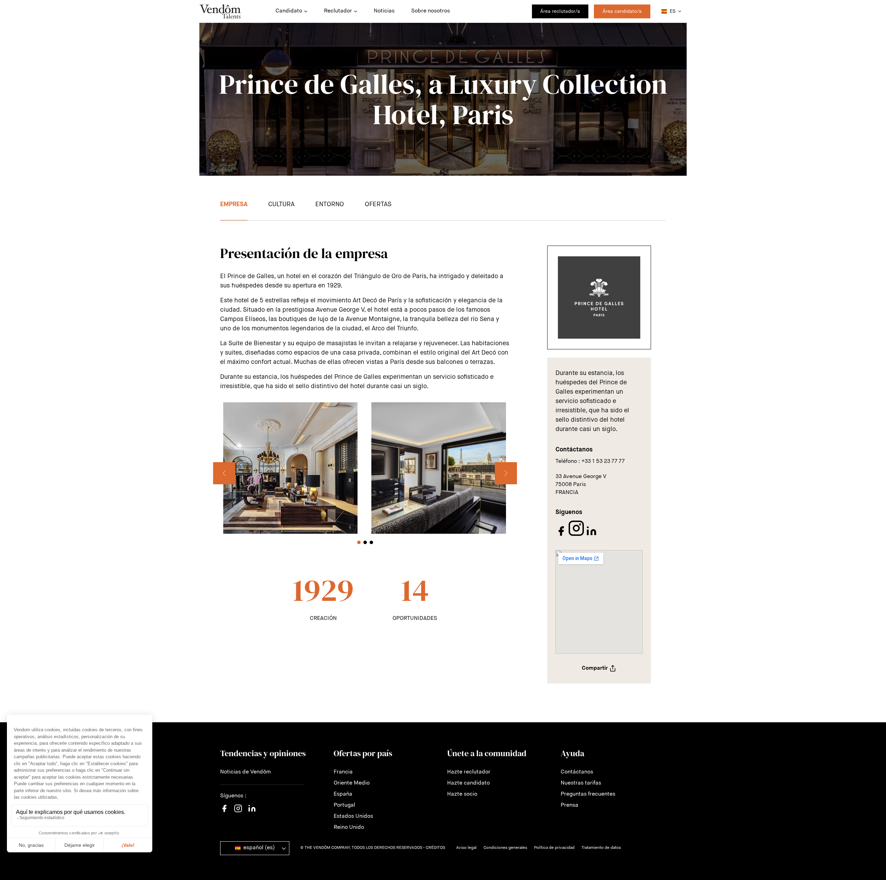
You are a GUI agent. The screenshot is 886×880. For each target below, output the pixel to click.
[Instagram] (577, 535)
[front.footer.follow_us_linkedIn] (591, 535)
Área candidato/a (622, 11)
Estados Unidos (353, 816)
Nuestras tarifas (581, 783)
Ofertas (378, 204)
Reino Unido (349, 827)
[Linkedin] (252, 812)
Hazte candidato (468, 783)
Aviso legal (466, 848)
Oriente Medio (352, 783)
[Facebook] (561, 535)
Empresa (233, 204)
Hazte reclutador (468, 772)
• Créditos (434, 848)
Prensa (569, 805)
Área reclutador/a (560, 11)
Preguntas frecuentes (588, 794)
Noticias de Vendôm (245, 772)
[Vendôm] (220, 11)
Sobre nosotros (430, 11)
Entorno (329, 204)
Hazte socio (462, 794)
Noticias (384, 11)
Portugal (344, 805)
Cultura (281, 204)
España (343, 794)
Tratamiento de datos (601, 848)
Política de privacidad (554, 848)
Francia (343, 772)
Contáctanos (577, 772)
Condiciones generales (505, 848)
